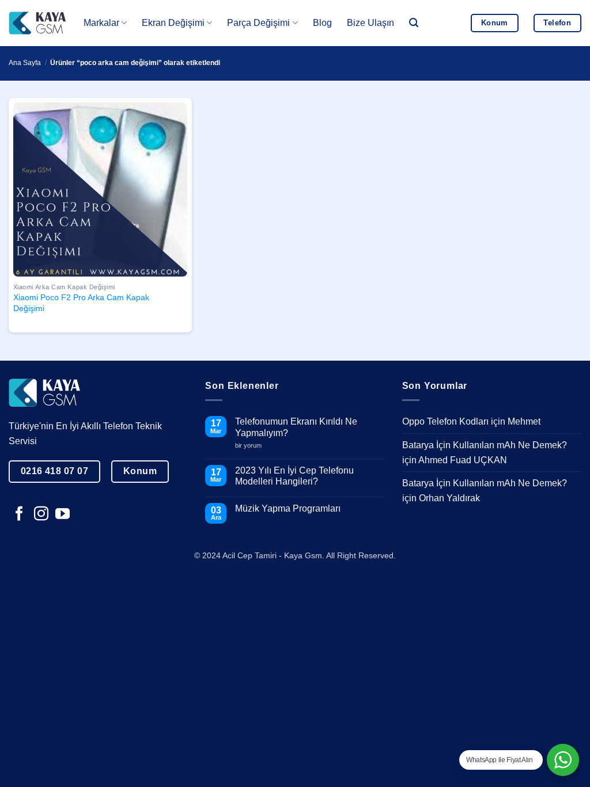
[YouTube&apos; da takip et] (62, 514)
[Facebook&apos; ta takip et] (19, 514)
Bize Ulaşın (370, 23)
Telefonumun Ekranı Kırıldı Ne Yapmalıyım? (296, 427)
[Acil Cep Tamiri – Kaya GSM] (37, 23)
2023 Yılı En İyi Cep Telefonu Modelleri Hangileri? (294, 476)
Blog (322, 23)
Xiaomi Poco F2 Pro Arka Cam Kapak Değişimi (81, 303)
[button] (413, 23)
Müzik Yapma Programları (288, 508)
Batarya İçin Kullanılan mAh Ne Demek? (484, 445)
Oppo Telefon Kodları (445, 421)
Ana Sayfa (25, 63)
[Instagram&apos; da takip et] (41, 514)
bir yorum (252, 445)
